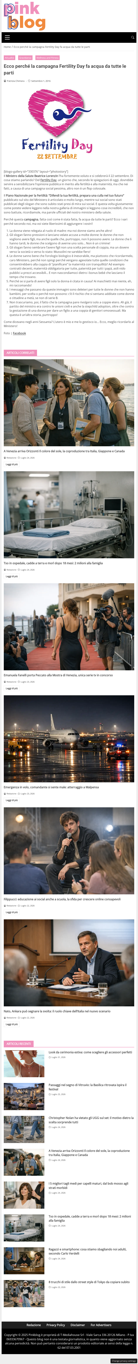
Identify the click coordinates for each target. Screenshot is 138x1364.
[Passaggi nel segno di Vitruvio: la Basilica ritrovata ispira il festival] (24, 1096)
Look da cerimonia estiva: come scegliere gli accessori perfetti (90, 1052)
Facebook (19, 333)
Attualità (9, 57)
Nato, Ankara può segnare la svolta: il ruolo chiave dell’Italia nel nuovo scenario (57, 1011)
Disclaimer (78, 1325)
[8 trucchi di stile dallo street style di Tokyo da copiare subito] (24, 1293)
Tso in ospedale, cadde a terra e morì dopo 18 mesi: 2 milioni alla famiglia (53, 563)
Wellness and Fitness (47, 57)
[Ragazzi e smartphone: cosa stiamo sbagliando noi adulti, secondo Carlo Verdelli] (24, 1260)
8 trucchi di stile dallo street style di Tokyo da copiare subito (89, 1282)
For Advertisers (101, 1325)
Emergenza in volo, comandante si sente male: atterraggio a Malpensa (51, 787)
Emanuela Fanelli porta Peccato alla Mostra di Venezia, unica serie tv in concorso (58, 675)
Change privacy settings (124, 1360)
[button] (132, 37)
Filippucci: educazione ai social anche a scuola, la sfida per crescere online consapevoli (62, 899)
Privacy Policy (56, 1325)
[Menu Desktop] (7, 37)
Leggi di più (12, 464)
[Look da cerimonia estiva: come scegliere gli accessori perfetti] (24, 1063)
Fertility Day (48, 180)
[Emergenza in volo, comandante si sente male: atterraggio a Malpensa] (69, 738)
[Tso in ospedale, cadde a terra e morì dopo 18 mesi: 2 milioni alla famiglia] (69, 514)
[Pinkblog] (24, 16)
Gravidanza (25, 57)
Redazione (34, 1325)
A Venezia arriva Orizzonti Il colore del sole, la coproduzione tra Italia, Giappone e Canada (64, 451)
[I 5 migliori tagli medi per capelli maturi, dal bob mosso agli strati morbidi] (24, 1195)
